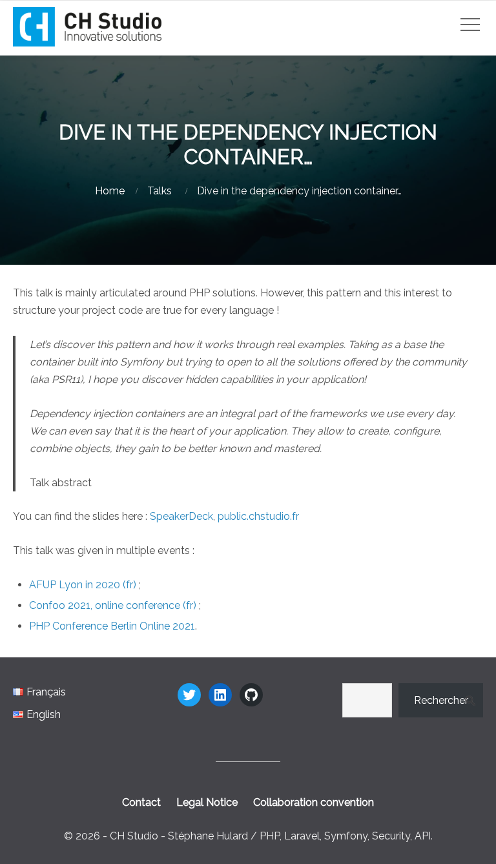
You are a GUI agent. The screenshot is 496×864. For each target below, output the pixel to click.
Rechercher (441, 700)
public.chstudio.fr (258, 516)
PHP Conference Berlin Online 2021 (112, 626)
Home (110, 191)
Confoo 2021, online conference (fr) (112, 605)
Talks (159, 191)
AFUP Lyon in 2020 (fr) (82, 585)
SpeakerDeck (181, 516)
